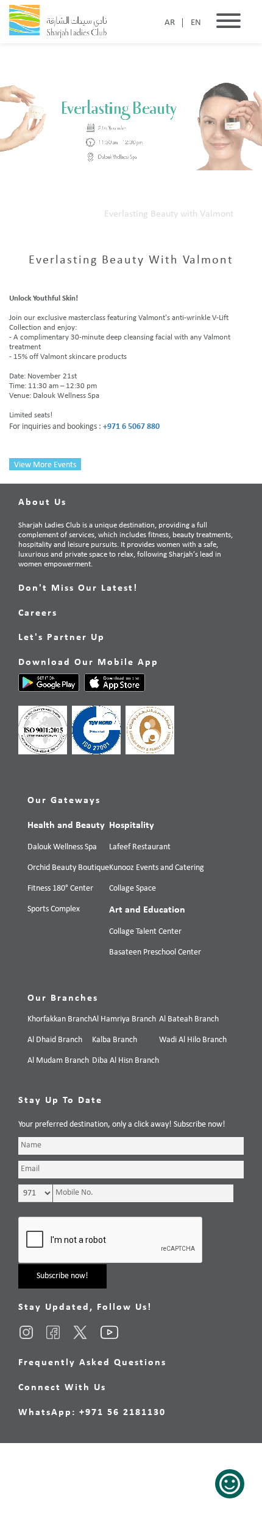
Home (21, 214)
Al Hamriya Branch (124, 1019)
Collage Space (132, 888)
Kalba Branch (114, 1040)
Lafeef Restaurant (140, 847)
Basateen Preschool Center (155, 952)
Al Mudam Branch (58, 1060)
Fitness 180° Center (60, 888)
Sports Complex (53, 909)
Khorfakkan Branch (59, 1019)
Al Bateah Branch (189, 1019)
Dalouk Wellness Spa (62, 847)
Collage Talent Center (145, 931)
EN (196, 22)
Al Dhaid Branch (54, 1040)
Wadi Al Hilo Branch (193, 1040)
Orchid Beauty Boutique (68, 867)
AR (170, 22)
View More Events (45, 465)
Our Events (68, 214)
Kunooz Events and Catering (156, 867)
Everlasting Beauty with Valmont (168, 214)
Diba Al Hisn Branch (125, 1060)
